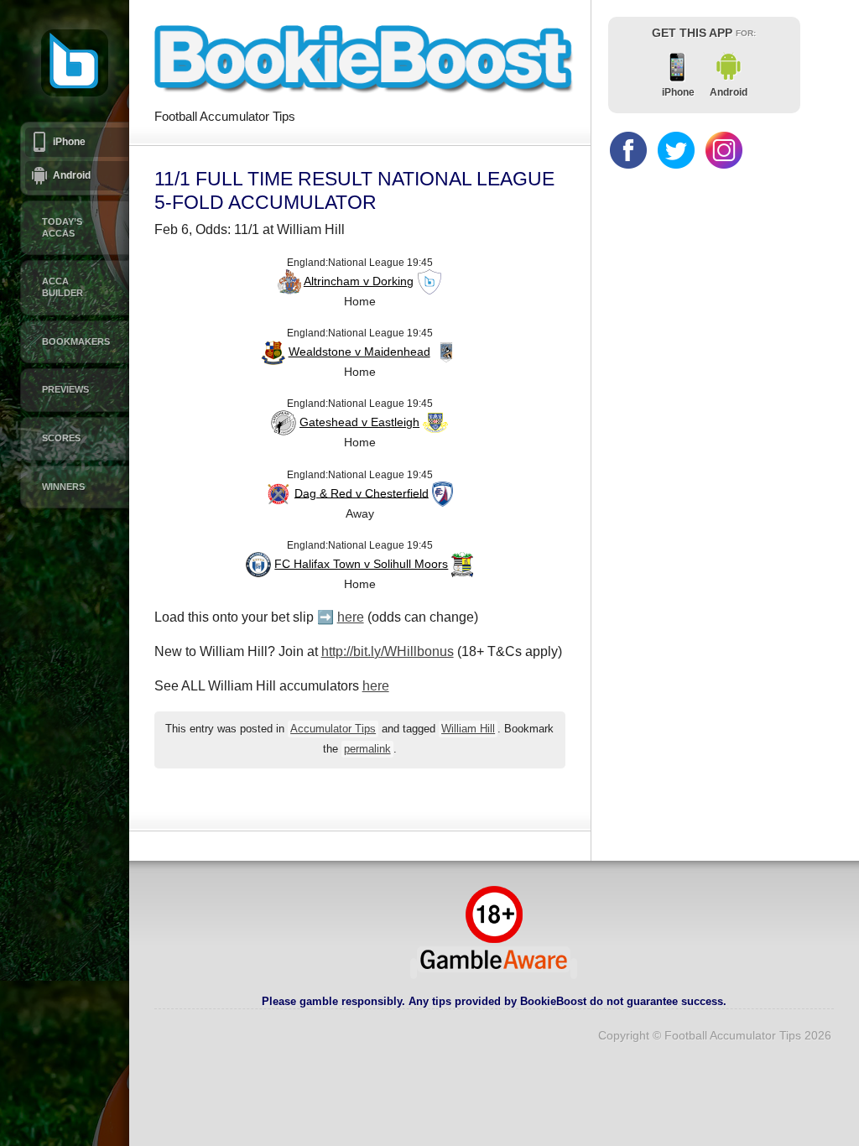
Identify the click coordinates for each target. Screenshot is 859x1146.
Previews (65, 389)
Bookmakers (76, 341)
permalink (367, 749)
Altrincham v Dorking (359, 281)
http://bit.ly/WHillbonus (387, 651)
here (350, 617)
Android (72, 175)
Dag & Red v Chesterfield (361, 492)
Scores (61, 438)
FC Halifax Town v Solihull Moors (361, 563)
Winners (63, 487)
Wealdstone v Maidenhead (359, 351)
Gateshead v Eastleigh (359, 422)
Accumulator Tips (333, 729)
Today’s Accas (62, 227)
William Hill (468, 729)
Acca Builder (62, 287)
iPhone (69, 142)
